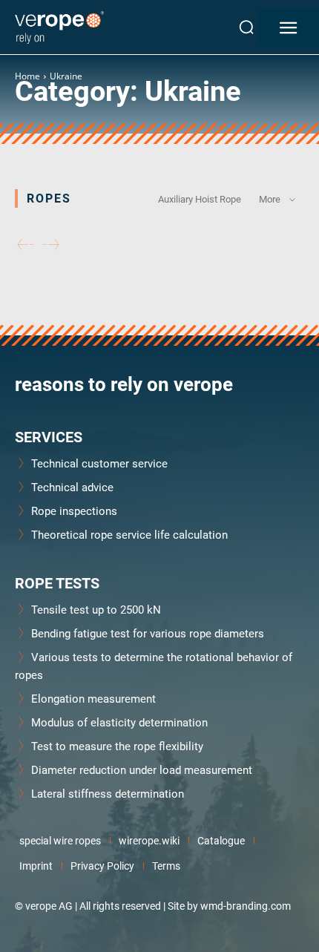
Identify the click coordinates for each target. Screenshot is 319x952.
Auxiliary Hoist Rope (199, 199)
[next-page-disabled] (51, 245)
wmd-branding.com (245, 906)
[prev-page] (25, 245)
